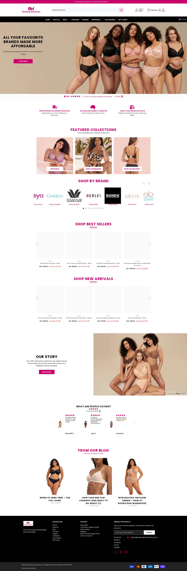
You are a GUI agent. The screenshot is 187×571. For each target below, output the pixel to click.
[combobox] (85, 10)
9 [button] (103, 208)
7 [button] (98, 208)
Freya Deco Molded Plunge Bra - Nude (108, 263)
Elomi (50, 261)
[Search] (87, 10)
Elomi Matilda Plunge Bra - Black (50, 263)
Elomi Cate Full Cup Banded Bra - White (79, 263)
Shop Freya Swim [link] (35, 204)
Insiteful (33, 568)
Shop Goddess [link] (55, 204)
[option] (93, 2)
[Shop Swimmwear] (93, 156)
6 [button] (96, 208)
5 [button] (93, 208)
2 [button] (85, 208)
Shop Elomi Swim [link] (151, 204)
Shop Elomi (132, 204)
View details (55, 506)
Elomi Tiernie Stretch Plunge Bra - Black (50, 318)
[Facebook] (116, 552)
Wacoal (137, 261)
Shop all (93, 227)
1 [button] (83, 208)
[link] (55, 110)
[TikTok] (126, 552)
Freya (108, 261)
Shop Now (23, 61)
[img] (93, 409)
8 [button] (101, 208)
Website (25, 568)
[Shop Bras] (55, 156)
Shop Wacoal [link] (74, 204)
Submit (149, 532)
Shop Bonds (112, 204)
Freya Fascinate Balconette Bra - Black (108, 318)
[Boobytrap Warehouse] (93, 196)
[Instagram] (121, 552)
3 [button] (88, 208)
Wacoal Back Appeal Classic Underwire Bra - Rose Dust (137, 264)
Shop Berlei (93, 204)
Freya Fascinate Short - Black (137, 318)
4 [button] (91, 208)
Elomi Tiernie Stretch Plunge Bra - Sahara (79, 318)
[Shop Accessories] (132, 156)
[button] (144, 183)
